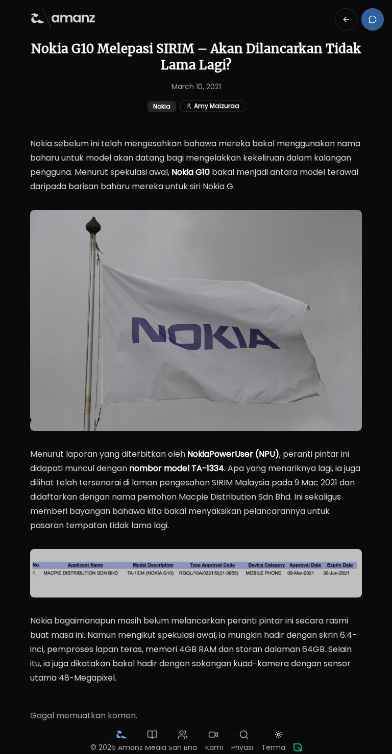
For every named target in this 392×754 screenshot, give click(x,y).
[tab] (121, 734)
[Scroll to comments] (372, 19)
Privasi (242, 747)
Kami (214, 747)
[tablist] (182, 734)
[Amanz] (297, 747)
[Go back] (346, 19)
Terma (273, 747)
